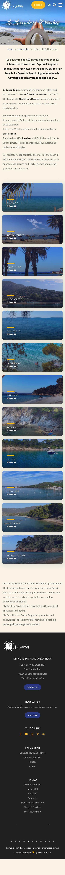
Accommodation (32, 784)
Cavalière (13, 493)
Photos (32, 761)
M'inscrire (32, 715)
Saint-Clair (14, 269)
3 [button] (19, 841)
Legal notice (25, 847)
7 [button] (36, 841)
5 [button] (28, 841)
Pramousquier (16, 557)
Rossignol (14, 429)
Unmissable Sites (32, 757)
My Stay (32, 779)
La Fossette (14, 301)
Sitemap (36, 847)
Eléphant (12, 397)
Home (10, 49)
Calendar (32, 798)
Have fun (32, 793)
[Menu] (60, 5)
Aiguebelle (13, 333)
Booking (38, 5)
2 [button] (15, 841)
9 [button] (45, 841)
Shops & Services (32, 807)
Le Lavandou (23, 49)
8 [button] (41, 841)
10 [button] (49, 841)
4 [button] (24, 841)
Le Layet (12, 461)
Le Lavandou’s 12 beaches (33, 752)
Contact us (32, 687)
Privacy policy (12, 847)
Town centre (15, 237)
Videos (32, 766)
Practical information (32, 802)
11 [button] (53, 841)
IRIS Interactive (44, 852)
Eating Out (32, 788)
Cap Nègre (13, 525)
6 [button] (32, 841)
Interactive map (32, 811)
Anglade (12, 205)
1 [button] (11, 841)
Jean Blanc (14, 365)
